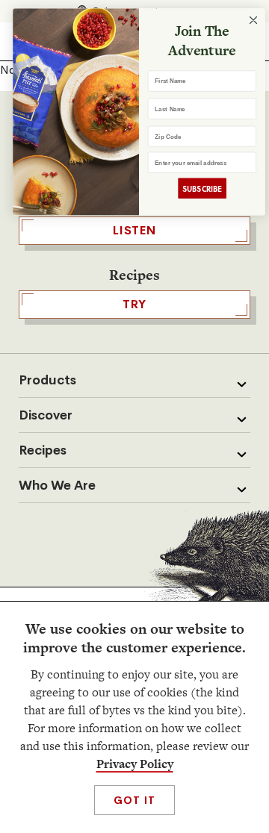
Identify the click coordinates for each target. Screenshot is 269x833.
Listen (134, 230)
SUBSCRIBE (197, 188)
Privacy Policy (134, 764)
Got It (134, 800)
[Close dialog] (249, 20)
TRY (134, 304)
